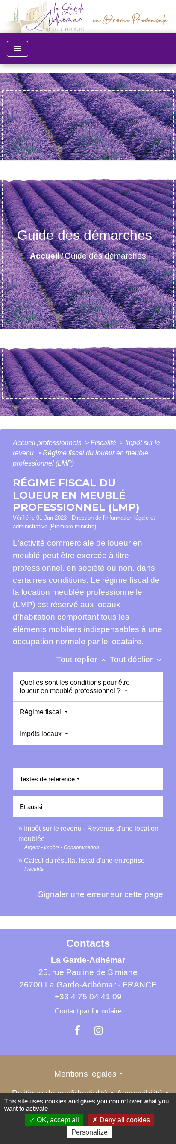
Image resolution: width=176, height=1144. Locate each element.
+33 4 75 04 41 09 (88, 996)
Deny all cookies (124, 1120)
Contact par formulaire (88, 1011)
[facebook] (77, 1030)
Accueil (44, 255)
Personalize (89, 1132)
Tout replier (82, 659)
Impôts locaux (41, 733)
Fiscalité (104, 442)
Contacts (88, 943)
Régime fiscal (41, 712)
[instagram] (98, 1030)
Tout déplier (136, 659)
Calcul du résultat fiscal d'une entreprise (84, 860)
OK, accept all (57, 1120)
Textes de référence (47, 779)
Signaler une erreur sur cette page (100, 894)
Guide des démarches (105, 255)
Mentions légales (85, 1073)
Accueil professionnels (48, 442)
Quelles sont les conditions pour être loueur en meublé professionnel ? (75, 686)
